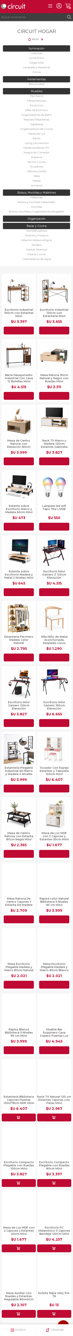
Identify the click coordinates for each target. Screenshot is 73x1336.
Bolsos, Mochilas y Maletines (36, 192)
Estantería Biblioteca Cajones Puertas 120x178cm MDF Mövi (19, 1100)
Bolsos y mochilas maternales (36, 202)
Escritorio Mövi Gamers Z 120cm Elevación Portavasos (54, 576)
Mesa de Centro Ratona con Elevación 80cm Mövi (18, 445)
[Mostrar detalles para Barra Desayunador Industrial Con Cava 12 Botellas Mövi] (19, 356)
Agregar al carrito (19, 330)
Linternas (36, 53)
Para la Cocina (37, 254)
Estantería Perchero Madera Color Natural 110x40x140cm (18, 641)
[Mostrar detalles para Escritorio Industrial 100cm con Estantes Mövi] (19, 291)
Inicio (35, 39)
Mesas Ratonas (36, 100)
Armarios (36, 185)
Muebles (36, 91)
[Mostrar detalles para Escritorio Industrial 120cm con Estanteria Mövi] (54, 291)
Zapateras (36, 124)
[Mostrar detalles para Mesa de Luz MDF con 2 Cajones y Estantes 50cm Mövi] (54, 814)
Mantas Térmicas (36, 249)
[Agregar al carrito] (19, 1117)
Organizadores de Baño (36, 114)
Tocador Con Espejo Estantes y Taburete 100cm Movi (54, 771)
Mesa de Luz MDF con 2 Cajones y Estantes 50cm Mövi (54, 836)
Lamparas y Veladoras (36, 67)
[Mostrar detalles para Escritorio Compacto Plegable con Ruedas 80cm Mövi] (54, 1141)
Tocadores (36, 166)
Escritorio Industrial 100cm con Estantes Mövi (18, 313)
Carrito (67, 6)
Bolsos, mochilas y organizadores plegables (36, 211)
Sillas (36, 176)
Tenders (37, 244)
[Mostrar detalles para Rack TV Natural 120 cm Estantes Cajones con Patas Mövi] (54, 1076)
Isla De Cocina (37, 161)
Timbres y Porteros (36, 235)
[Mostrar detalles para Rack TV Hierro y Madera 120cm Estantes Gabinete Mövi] (54, 422)
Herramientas (36, 79)
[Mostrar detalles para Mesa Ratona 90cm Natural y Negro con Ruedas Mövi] (54, 356)
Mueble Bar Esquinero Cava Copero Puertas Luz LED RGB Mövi (54, 1034)
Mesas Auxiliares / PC (37, 147)
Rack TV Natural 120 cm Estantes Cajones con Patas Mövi (54, 1100)
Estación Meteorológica (36, 240)
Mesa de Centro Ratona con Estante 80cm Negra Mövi (18, 836)
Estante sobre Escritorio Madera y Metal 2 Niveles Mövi (18, 574)
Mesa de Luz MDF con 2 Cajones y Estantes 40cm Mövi (19, 1230)
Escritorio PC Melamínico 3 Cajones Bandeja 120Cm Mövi (54, 1230)
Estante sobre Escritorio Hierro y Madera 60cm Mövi (19, 509)
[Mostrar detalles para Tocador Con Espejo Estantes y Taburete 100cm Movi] (54, 749)
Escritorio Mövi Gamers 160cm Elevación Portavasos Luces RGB (54, 708)
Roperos (36, 157)
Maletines (36, 197)
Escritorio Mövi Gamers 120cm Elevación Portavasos (19, 707)
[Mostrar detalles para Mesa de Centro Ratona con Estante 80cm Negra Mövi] (19, 814)
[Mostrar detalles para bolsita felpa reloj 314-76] (54, 1272)
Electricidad (36, 84)
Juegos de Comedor (36, 152)
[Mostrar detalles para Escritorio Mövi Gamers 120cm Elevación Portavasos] (19, 683)
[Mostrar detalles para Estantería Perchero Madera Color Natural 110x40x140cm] (19, 618)
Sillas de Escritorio (36, 110)
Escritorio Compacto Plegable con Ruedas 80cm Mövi (54, 1165)
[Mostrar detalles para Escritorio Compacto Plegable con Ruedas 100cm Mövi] (19, 1141)
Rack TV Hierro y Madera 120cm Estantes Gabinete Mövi (54, 445)
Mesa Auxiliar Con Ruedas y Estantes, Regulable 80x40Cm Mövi (18, 1297)
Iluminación (36, 48)
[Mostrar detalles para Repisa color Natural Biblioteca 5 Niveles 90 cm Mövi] (54, 880)
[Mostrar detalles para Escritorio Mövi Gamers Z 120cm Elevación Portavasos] (54, 552)
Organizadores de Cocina (36, 128)
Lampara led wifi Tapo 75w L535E (54, 507)
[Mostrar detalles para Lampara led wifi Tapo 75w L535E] (54, 487)
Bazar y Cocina (36, 226)
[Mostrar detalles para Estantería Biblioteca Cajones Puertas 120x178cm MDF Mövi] (19, 1076)
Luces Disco (36, 57)
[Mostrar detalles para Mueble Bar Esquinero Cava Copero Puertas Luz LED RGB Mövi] (54, 1010)
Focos (36, 72)
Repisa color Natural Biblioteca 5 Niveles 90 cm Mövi (54, 901)
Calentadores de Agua (36, 258)
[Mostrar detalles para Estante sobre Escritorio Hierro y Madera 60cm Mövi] (19, 487)
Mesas (36, 180)
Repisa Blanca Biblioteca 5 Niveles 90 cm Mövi (19, 1032)
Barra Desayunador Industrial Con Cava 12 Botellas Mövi (19, 378)
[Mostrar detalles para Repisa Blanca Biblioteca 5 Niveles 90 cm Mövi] (19, 1010)
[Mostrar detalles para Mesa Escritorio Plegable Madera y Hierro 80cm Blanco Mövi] (54, 945)
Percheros (36, 95)
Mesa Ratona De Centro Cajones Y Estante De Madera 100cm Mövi (19, 903)
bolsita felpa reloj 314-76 (54, 1294)
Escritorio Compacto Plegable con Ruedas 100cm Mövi (19, 1165)
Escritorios (36, 105)
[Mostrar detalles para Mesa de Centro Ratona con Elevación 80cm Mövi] (19, 422)
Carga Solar (36, 62)
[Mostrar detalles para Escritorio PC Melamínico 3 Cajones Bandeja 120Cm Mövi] (54, 1207)
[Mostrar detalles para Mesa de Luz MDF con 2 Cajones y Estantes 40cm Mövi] (19, 1207)
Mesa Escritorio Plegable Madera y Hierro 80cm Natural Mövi (18, 968)
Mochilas (36, 206)
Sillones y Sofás (36, 171)
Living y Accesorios (36, 143)
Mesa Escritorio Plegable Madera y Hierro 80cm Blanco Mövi (54, 968)
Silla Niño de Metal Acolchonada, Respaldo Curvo (54, 640)
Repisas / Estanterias (36, 119)
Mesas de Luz (36, 133)
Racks (36, 138)
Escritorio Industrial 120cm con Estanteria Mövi (54, 313)
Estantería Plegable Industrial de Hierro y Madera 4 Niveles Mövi (19, 772)
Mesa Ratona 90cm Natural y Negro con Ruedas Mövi (54, 378)
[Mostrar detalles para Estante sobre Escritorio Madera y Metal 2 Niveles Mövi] (19, 552)
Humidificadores (36, 230)
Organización (37, 218)
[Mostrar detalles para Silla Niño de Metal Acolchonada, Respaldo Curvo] (54, 618)
